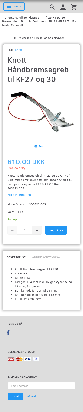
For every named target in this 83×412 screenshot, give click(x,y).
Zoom (42, 146)
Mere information (19, 195)
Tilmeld (15, 396)
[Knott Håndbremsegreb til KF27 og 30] (41, 112)
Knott (18, 50)
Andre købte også (46, 257)
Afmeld (31, 396)
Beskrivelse (16, 257)
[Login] (63, 6)
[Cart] (74, 6)
